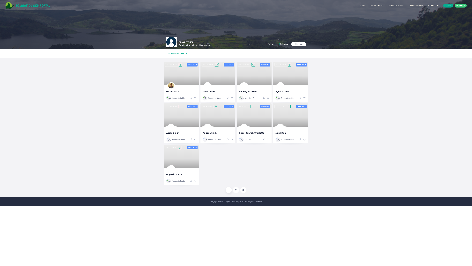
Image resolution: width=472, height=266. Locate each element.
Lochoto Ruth (173, 91)
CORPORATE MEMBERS (396, 5)
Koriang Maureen (248, 91)
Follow (300, 44)
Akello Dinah (172, 133)
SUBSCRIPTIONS (416, 5)
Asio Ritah (280, 133)
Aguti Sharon (282, 91)
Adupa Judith (210, 133)
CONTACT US (433, 5)
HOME (363, 5)
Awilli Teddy (209, 91)
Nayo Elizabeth (174, 174)
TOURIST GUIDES (376, 5)
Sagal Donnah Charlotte (251, 133)
